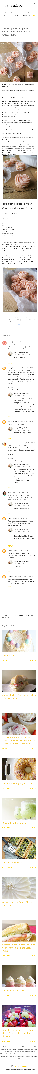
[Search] (30, 3)
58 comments (6, 788)
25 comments (6, 1041)
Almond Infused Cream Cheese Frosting (18, 237)
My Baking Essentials (17, 13)
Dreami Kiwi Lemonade (14, 822)
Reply (10, 363)
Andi (9, 518)
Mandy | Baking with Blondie (22, 353)
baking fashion (12, 368)
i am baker (14, 267)
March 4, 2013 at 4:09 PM (19, 518)
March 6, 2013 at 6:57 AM (22, 466)
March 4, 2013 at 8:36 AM (25, 421)
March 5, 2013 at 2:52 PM (21, 550)
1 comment (5, 660)
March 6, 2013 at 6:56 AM (22, 395)
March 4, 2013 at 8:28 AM (25, 368)
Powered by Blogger (20, 1066)
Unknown (10, 576)
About (4, 13)
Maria (9, 492)
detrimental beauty (13, 443)
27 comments (6, 703)
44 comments (6, 956)
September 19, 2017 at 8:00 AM (24, 576)
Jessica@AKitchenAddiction (16, 342)
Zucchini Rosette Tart (13, 862)
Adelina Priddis (12, 421)
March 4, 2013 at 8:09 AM (17, 344)
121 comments (6, 748)
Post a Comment (7, 867)
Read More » (32, 660)
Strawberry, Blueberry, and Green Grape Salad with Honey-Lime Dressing (18, 1033)
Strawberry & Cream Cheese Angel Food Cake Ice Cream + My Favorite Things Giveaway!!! (18, 740)
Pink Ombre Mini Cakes (14, 990)
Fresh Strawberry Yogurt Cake (17, 783)
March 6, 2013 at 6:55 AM (22, 355)
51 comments (6, 828)
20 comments (6, 910)
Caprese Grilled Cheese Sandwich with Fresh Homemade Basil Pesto (19, 947)
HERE (34, 15)
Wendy (10, 550)
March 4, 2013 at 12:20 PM (20, 492)
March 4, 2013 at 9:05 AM (28, 443)
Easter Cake (8, 655)
